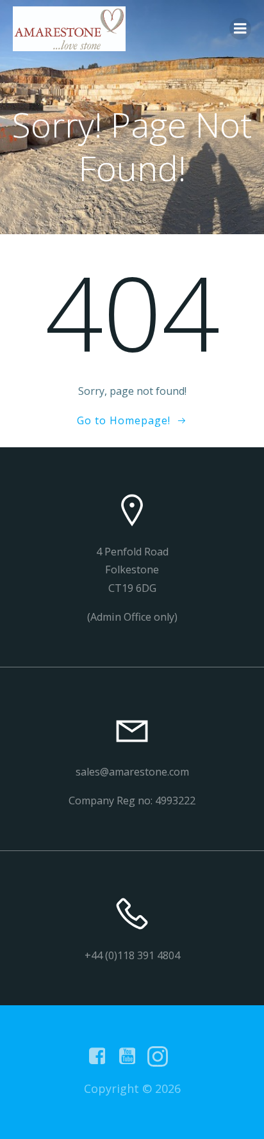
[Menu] (240, 29)
